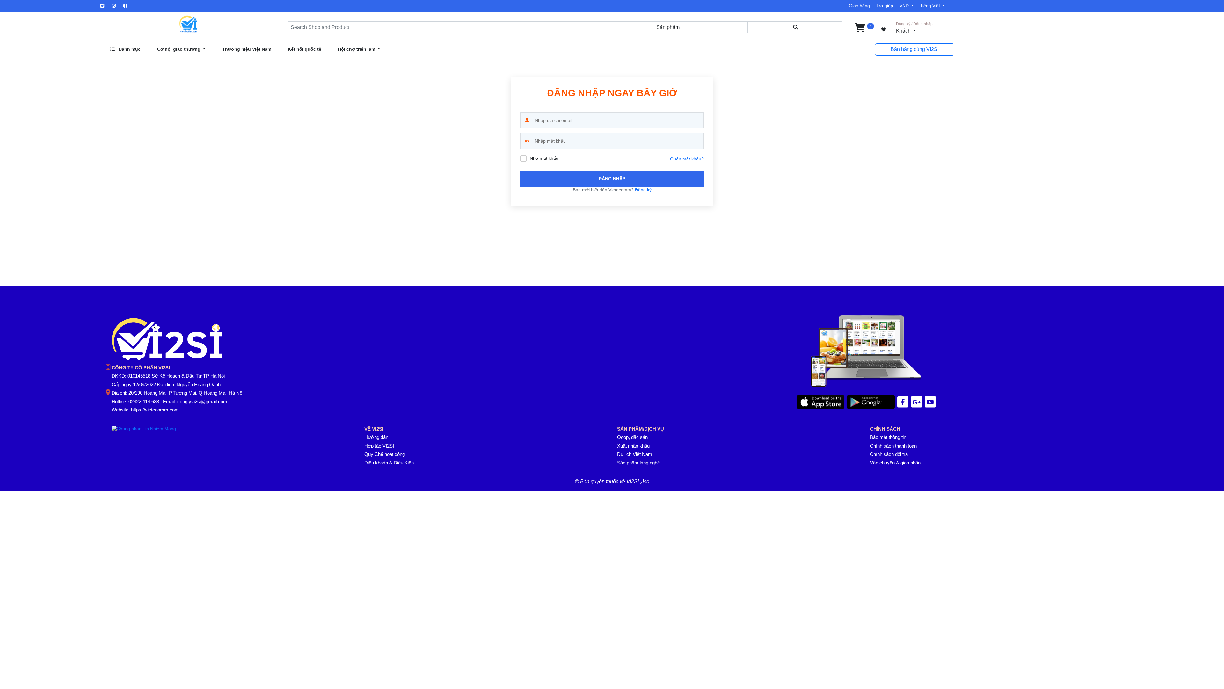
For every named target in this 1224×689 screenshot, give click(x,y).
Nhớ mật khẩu (544, 158)
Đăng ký (643, 189)
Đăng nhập (612, 178)
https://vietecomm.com (155, 409)
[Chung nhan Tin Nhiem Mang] (144, 428)
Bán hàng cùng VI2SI (915, 49)
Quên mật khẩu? (687, 158)
